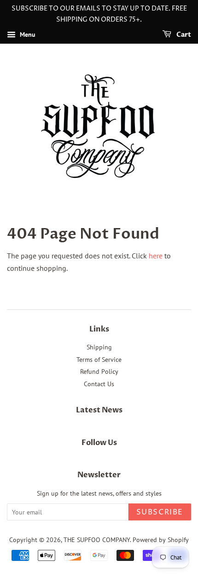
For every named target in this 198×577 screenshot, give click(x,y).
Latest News (99, 410)
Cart (183, 34)
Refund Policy (99, 371)
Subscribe (159, 512)
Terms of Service (99, 359)
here (156, 255)
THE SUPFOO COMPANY (97, 540)
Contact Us (99, 384)
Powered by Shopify (161, 540)
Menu (26, 34)
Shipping (99, 347)
